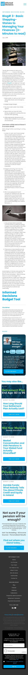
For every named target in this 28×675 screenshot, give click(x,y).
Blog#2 (10, 83)
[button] (25, 4)
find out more (14, 414)
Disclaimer (6, 307)
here (17, 659)
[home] (7, 4)
